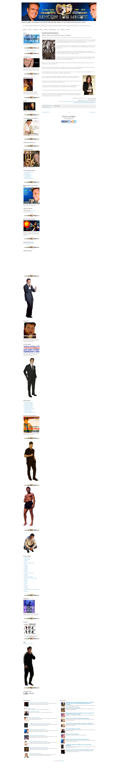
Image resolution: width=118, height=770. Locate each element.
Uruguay (25, 586)
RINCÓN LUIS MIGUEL (64, 25)
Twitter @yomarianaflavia (28, 403)
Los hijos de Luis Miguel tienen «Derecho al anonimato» (79, 723)
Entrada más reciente (45, 112)
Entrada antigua (92, 112)
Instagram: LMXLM (27, 177)
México (25, 579)
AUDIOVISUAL (37, 25)
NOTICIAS (68, 29)
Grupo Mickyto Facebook (28, 407)
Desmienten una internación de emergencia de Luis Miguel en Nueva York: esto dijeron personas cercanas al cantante (80, 703)
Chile (25, 564)
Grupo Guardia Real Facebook (29, 408)
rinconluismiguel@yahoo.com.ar (29, 412)
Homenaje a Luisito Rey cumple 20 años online (37, 735)
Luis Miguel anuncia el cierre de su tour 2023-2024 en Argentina (40, 723)
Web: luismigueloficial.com (28, 172)
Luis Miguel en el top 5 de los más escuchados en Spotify (38, 702)
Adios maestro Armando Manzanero (35, 753)
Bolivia (25, 561)
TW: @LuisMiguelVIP (27, 174)
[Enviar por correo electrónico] (54, 105)
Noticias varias (48, 107)
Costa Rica (26, 566)
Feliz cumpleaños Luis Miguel (34, 711)
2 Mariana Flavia (27, 559)
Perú (25, 584)
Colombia (26, 565)
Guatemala (26, 574)
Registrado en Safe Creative (31, 50)
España (25, 571)
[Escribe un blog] (55, 105)
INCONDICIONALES (55, 25)
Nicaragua (26, 580)
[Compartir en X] (56, 105)
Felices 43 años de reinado (30, 708)
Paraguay (26, 583)
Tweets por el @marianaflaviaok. (28, 243)
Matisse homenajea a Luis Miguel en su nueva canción (38, 747)
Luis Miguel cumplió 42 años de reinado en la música (38, 741)
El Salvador (26, 570)
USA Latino (26, 588)
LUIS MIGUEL (26, 25)
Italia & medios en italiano (28, 576)
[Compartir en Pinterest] (59, 105)
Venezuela (26, 591)
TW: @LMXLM (26, 173)
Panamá (25, 581)
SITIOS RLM (72, 25)
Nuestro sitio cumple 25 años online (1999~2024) (37, 729)
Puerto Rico (26, 585)
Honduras (26, 575)
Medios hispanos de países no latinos (30, 578)
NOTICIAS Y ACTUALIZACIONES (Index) (82, 25)
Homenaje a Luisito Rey (28, 411)
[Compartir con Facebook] (58, 105)
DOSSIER (48, 25)
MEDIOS (43, 25)
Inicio (70, 112)
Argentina (26, 560)
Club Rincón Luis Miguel (28, 406)
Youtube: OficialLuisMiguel (28, 178)
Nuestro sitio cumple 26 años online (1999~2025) (77, 718)
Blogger (62, 760)
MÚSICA (32, 25)
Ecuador (25, 569)
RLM (58, 29)
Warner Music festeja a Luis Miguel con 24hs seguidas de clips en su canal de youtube (80, 714)
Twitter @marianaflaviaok (28, 402)
